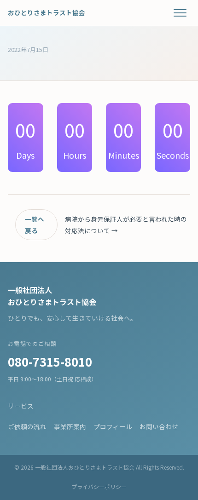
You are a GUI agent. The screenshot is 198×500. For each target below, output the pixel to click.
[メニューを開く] (180, 13)
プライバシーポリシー (99, 486)
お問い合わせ (159, 426)
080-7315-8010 (50, 361)
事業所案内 (70, 426)
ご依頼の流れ (27, 426)
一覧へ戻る (34, 224)
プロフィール (112, 426)
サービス (21, 405)
